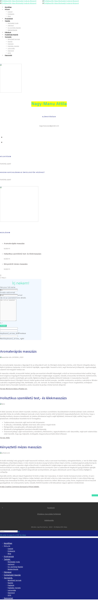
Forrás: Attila (5, 438)
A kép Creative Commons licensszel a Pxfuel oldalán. (19, 487)
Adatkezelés (49, 520)
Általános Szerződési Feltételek (49, 514)
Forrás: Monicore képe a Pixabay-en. (13, 389)
